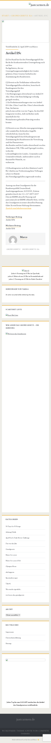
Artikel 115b (10, 220)
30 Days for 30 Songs (13, 526)
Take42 (8, 584)
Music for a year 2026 (13, 561)
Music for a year (11, 555)
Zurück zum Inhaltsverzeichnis (18, 208)
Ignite (28, 731)
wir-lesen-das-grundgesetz (15, 595)
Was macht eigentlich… (13, 589)
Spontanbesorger (12, 578)
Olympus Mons (11, 566)
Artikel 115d (10, 228)
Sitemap (8, 643)
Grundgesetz (14, 249)
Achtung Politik (11, 532)
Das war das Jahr (11, 544)
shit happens (10, 572)
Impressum (10, 632)
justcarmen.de (25, 719)
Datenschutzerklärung (13, 638)
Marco (35, 47)
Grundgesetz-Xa (21, 16)
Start (5, 16)
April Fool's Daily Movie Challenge (18, 538)
